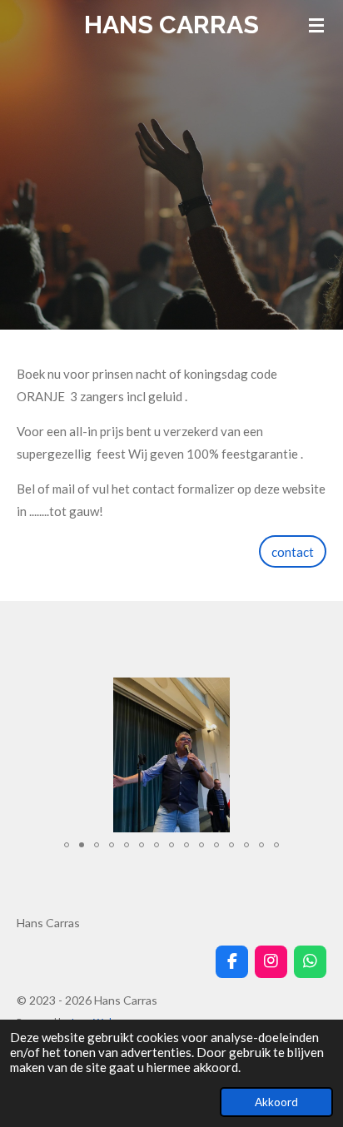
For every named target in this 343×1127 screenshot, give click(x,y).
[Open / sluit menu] (316, 25)
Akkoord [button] (276, 1102)
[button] (311, 692)
